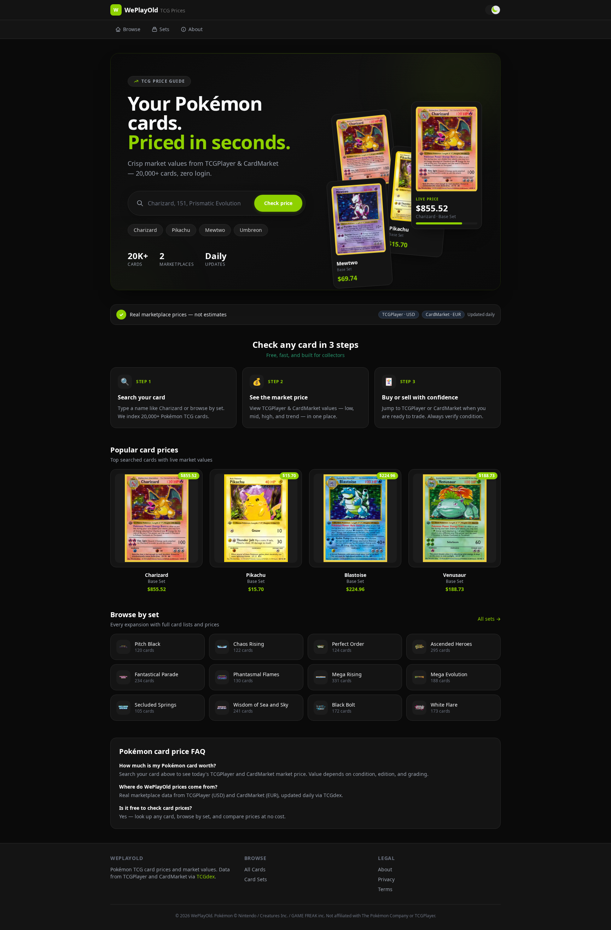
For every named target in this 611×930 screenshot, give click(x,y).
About (195, 29)
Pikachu (181, 230)
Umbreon (251, 230)
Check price (278, 203)
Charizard (145, 230)
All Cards (255, 869)
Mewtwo (215, 230)
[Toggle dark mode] (493, 10)
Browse (131, 29)
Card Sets (255, 879)
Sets (164, 29)
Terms (385, 889)
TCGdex (206, 876)
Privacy (386, 879)
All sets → (489, 618)
